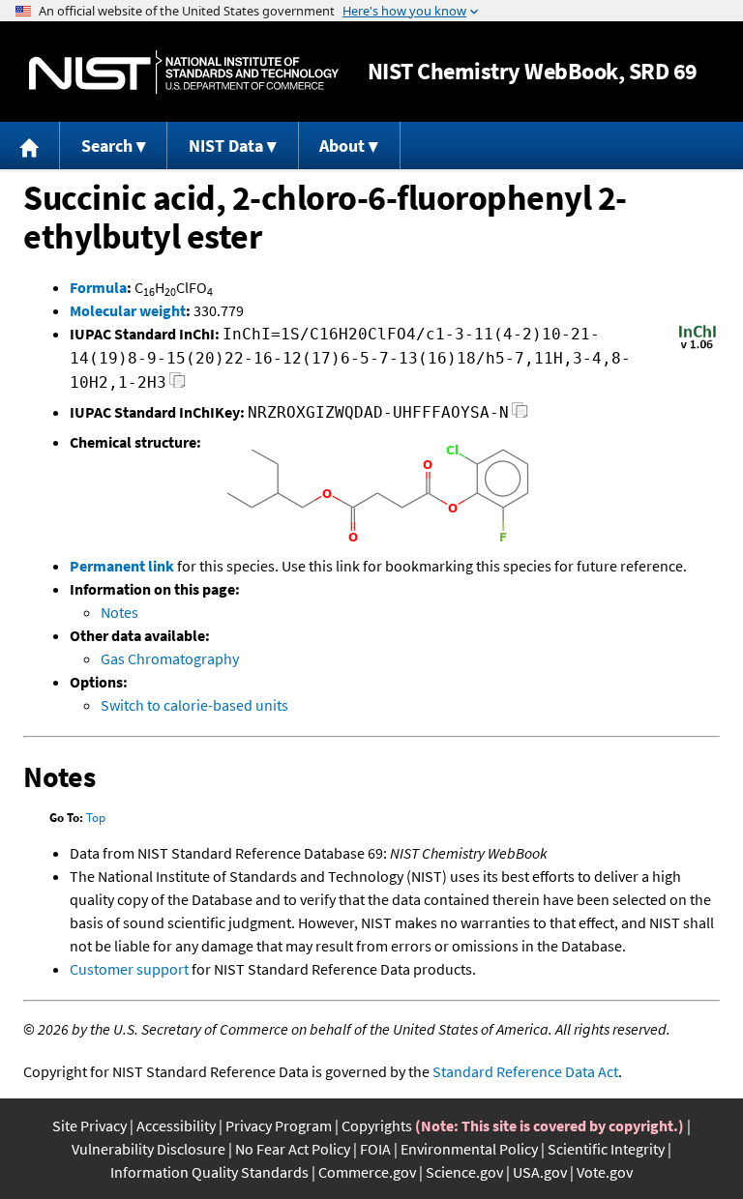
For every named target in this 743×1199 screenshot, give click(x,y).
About (342, 145)
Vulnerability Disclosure (148, 1148)
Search (107, 145)
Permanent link (122, 565)
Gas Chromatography (170, 658)
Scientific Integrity (606, 1148)
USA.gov (540, 1172)
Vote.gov (605, 1172)
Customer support (129, 969)
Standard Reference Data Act (525, 1071)
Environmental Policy (469, 1148)
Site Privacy (89, 1125)
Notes (119, 612)
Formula (98, 287)
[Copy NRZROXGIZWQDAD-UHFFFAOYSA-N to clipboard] (520, 415)
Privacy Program (278, 1125)
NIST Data (226, 145)
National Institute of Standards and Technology (184, 72)
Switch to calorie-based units (194, 705)
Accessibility (176, 1125)
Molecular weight (128, 310)
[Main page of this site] (30, 145)
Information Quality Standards (209, 1172)
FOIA (375, 1148)
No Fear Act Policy (292, 1148)
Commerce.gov (367, 1172)
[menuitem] (30, 145)
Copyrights (377, 1125)
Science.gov (464, 1172)
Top (95, 817)
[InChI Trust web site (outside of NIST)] (697, 347)
